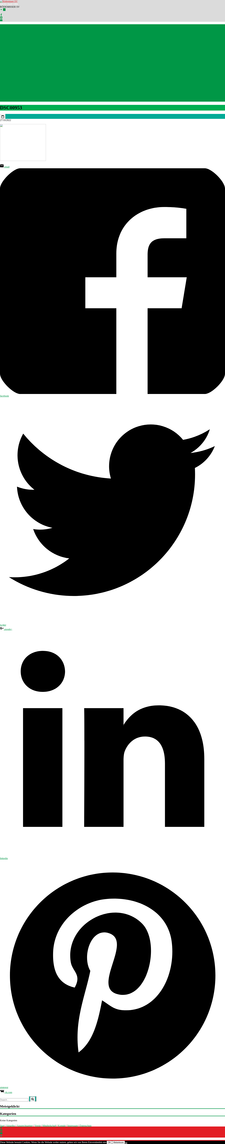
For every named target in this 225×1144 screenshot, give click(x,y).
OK (109, 1142)
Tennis (3, 72)
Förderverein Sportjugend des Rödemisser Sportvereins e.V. (29, 64)
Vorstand (4, 94)
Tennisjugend (6, 78)
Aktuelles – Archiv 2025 (12, 34)
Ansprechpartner (8, 42)
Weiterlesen (118, 1142)
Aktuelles (4, 28)
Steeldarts (4, 69)
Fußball (3, 53)
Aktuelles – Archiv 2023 (12, 39)
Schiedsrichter (7, 61)
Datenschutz (86, 1125)
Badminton (5, 47)
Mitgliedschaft (7, 97)
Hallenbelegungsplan (10, 92)
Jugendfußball (7, 58)
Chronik (4, 89)
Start (2, 25)
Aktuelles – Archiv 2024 (12, 36)
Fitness (3, 50)
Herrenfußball (6, 56)
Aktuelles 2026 (7, 31)
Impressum (72, 1125)
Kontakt (4, 100)
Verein (37, 1125)
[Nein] (126, 1143)
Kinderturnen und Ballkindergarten (17, 67)
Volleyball (5, 83)
